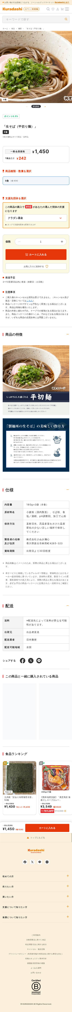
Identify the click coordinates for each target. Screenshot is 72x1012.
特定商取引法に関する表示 (36, 944)
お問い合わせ (36, 973)
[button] (65, 811)
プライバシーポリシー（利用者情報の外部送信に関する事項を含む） (36, 954)
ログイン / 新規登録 (31, 9)
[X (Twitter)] (32, 862)
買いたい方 (8, 897)
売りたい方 (8, 886)
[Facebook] (24, 862)
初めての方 (8, 876)
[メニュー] (67, 9)
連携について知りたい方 (15, 917)
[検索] (48, 9)
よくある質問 (36, 968)
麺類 (20, 29)
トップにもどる (37, 837)
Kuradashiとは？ (62, 2)
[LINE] (39, 862)
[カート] (62, 9)
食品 (13, 29)
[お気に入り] (53, 9)
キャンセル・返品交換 (36, 949)
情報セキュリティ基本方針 (36, 958)
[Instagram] (47, 862)
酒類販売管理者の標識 (36, 963)
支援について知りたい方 (15, 907)
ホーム (5, 29)
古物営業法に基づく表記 (36, 940)
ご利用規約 (35, 935)
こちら (29, 300)
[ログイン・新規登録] (57, 9)
